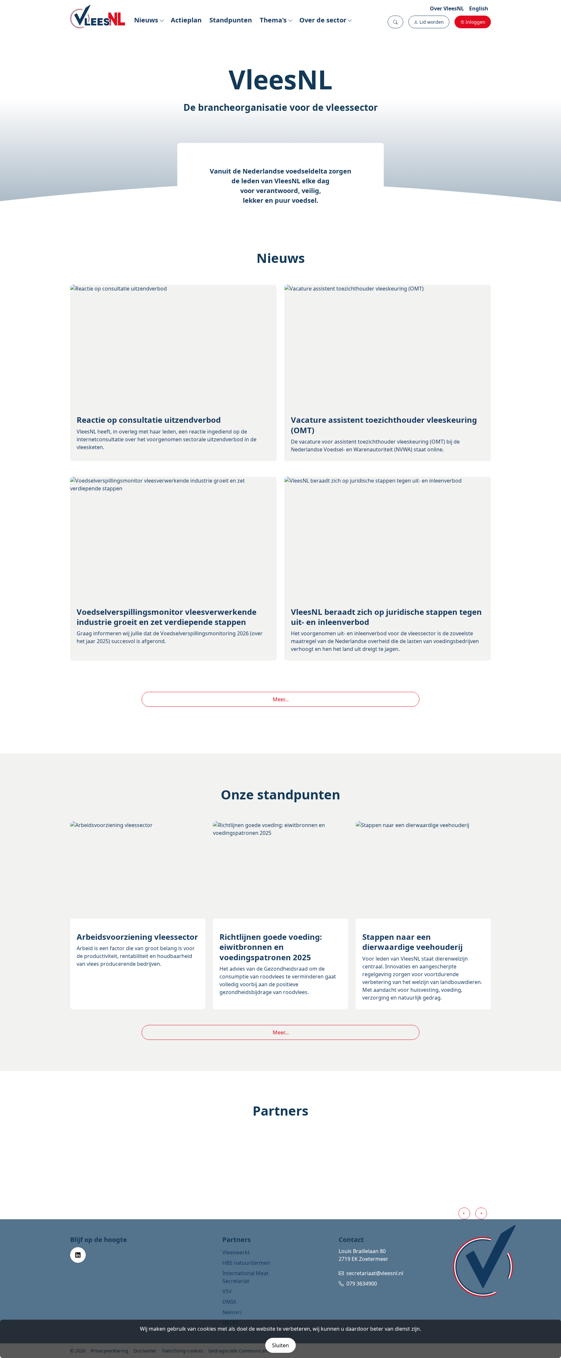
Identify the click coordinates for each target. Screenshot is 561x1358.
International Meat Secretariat (245, 1277)
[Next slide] (481, 1213)
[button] (395, 22)
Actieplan (186, 20)
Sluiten (280, 1345)
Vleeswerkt (236, 1252)
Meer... (281, 699)
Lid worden (431, 22)
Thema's (273, 20)
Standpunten (230, 20)
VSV (227, 1291)
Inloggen (475, 22)
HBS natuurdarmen (246, 1262)
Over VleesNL (447, 8)
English (478, 8)
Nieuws (146, 20)
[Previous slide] (464, 1213)
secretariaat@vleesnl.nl (374, 1273)
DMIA (229, 1301)
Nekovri (232, 1312)
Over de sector (322, 20)
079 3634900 (361, 1283)
